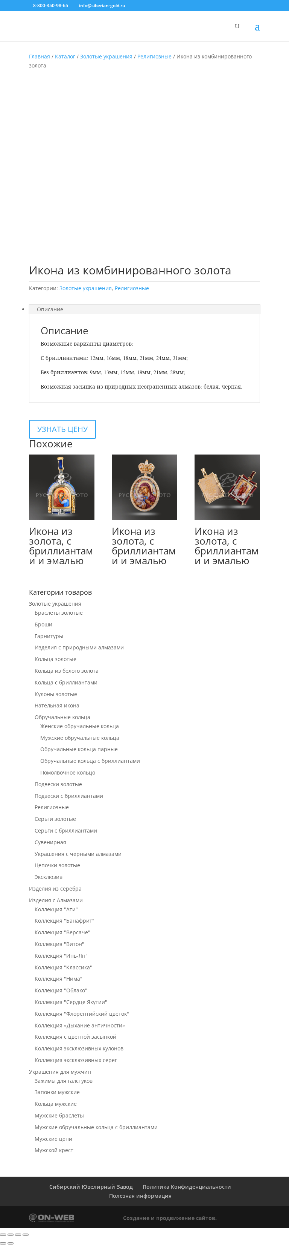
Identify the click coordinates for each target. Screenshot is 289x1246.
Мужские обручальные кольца (79, 737)
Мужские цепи (53, 1138)
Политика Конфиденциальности (187, 1186)
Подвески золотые (58, 784)
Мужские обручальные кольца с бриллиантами (96, 1127)
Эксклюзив (48, 876)
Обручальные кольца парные (79, 749)
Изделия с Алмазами (56, 900)
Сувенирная (50, 842)
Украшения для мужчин (60, 1071)
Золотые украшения (106, 56)
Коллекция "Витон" (59, 944)
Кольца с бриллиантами (66, 682)
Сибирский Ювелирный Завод (91, 1186)
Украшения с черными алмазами (78, 853)
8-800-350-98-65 (50, 5)
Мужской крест (54, 1150)
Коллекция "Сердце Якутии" (71, 1002)
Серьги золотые (55, 818)
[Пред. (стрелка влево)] (3, 1243)
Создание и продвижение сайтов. (170, 1218)
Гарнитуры (49, 636)
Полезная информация (140, 1195)
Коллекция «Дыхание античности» (80, 1025)
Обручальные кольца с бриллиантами (90, 760)
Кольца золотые (55, 659)
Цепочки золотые (57, 865)
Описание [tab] (50, 309)
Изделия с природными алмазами (79, 647)
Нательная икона (57, 705)
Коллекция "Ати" (56, 909)
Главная (39, 56)
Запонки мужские (57, 1092)
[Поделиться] (18, 1235)
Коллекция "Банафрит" (64, 920)
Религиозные (154, 56)
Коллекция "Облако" (61, 990)
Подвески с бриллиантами (69, 795)
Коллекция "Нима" (58, 978)
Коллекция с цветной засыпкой (75, 1036)
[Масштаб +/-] (3, 1235)
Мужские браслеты (59, 1115)
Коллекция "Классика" (63, 967)
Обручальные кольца (62, 717)
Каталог (65, 56)
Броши (43, 624)
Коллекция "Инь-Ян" (61, 955)
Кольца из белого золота (67, 670)
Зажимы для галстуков (64, 1080)
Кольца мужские (56, 1103)
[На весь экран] (11, 1235)
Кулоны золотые (56, 694)
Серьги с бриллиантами (66, 830)
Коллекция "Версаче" (62, 932)
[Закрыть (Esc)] (26, 1235)
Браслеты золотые (59, 612)
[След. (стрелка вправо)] (11, 1243)
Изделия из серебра (55, 888)
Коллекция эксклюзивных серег (76, 1060)
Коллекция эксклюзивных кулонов (79, 1048)
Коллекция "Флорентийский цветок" (82, 1013)
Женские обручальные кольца (79, 726)
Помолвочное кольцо (67, 772)
